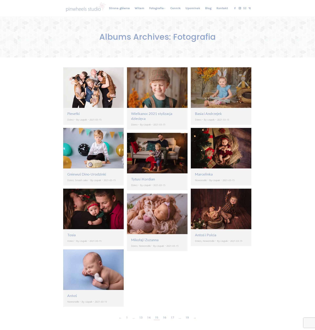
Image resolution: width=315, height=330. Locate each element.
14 (148, 317)
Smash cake (81, 180)
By (81, 119)
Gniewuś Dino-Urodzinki (86, 174)
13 (141, 317)
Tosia (71, 235)
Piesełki (73, 113)
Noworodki (201, 180)
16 (164, 317)
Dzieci (70, 119)
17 (172, 317)
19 (187, 317)
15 (156, 317)
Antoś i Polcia (205, 235)
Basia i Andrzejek (208, 113)
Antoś (72, 295)
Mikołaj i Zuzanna (144, 240)
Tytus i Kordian (143, 179)
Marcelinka (204, 174)
